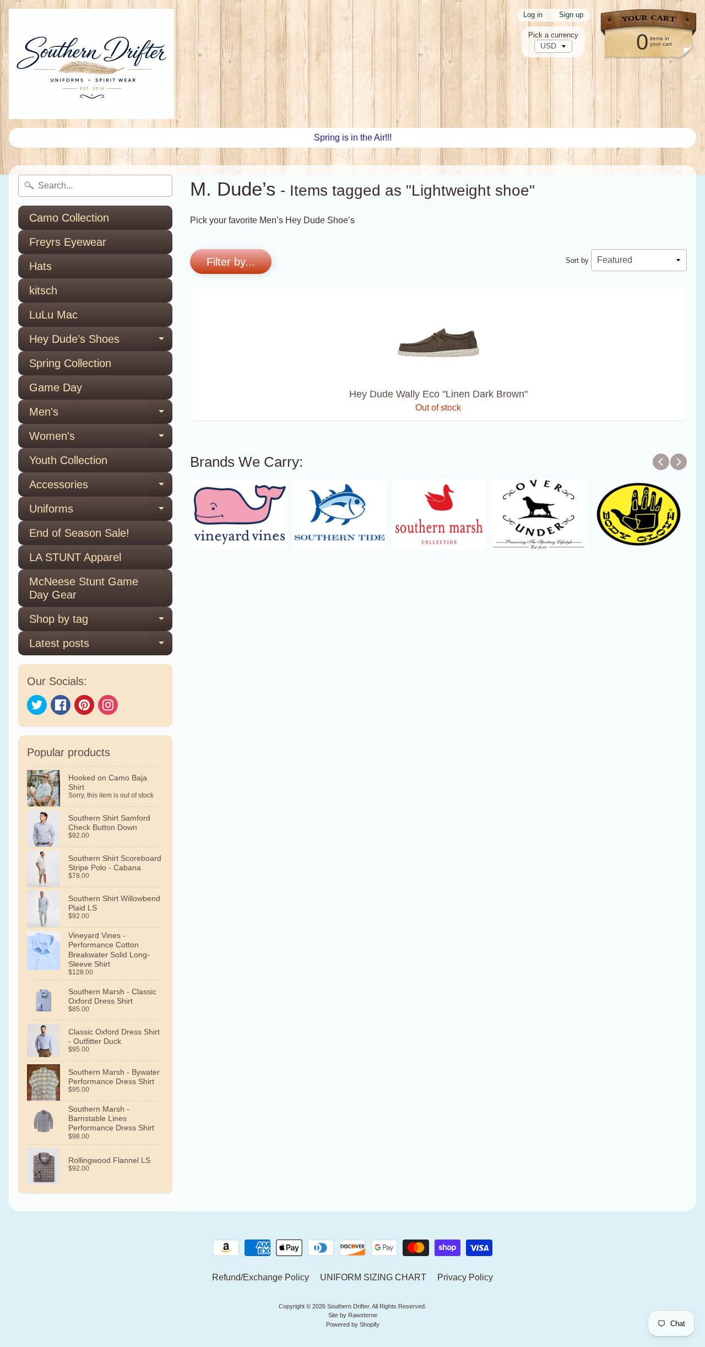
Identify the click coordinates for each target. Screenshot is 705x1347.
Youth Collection (68, 460)
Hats (40, 266)
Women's (100, 439)
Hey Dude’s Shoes (100, 342)
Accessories (100, 487)
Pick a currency (553, 35)
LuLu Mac (53, 315)
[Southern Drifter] (91, 64)
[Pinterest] (84, 705)
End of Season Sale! (79, 533)
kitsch (43, 290)
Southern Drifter (348, 1306)
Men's (100, 415)
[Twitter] (37, 705)
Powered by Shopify (352, 1324)
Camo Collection (69, 218)
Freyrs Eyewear (67, 242)
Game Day (55, 387)
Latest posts (100, 646)
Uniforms (100, 512)
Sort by (577, 260)
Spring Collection (70, 363)
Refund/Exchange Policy (260, 1277)
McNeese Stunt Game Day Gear (83, 588)
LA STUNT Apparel (75, 557)
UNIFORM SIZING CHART (373, 1277)
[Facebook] (60, 705)
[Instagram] (108, 705)
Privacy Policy (465, 1277)
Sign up (571, 15)
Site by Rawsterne (352, 1315)
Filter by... (231, 262)
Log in (533, 15)
